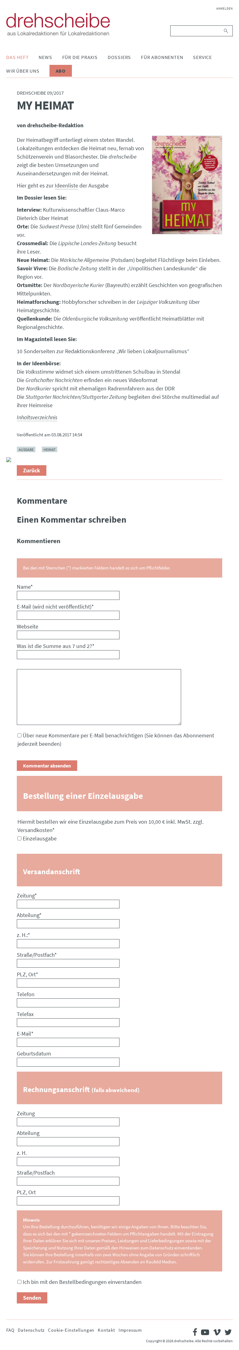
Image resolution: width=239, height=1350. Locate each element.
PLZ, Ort (27, 974)
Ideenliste (66, 185)
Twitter (11, 432)
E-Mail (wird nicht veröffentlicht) (55, 606)
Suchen (226, 30)
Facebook (11, 417)
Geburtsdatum (34, 1053)
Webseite (27, 626)
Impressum (130, 1330)
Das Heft (17, 57)
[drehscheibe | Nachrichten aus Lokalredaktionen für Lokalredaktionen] (58, 24)
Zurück (31, 470)
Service (202, 57)
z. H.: (23, 934)
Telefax (25, 1014)
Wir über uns (23, 71)
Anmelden (224, 9)
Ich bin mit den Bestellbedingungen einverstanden (82, 1281)
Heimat (49, 449)
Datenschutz (31, 1330)
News (45, 57)
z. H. (22, 1152)
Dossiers (119, 57)
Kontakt (106, 1330)
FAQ (10, 1330)
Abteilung (29, 915)
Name (25, 586)
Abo (61, 71)
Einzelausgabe (40, 838)
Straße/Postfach (37, 954)
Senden (32, 1297)
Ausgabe (26, 449)
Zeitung (27, 895)
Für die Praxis (80, 57)
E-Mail (25, 1033)
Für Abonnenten (162, 57)
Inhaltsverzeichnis (37, 417)
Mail (11, 447)
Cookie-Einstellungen (71, 1330)
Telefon (26, 994)
